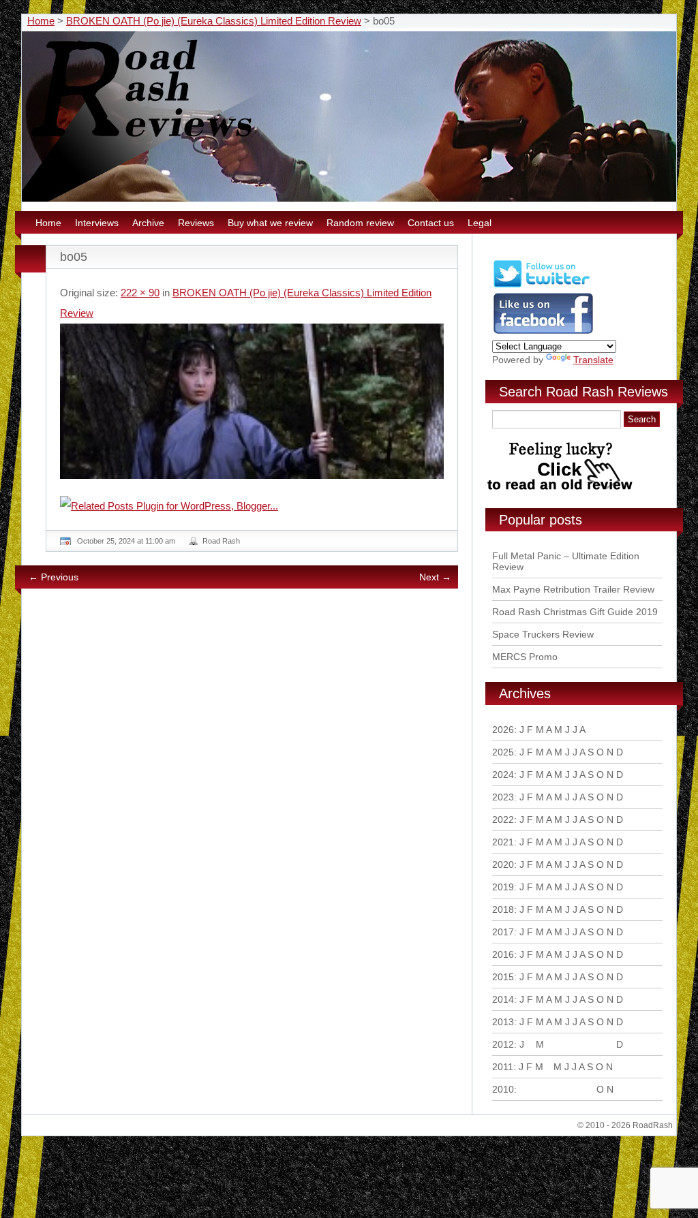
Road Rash (221, 541)
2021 (503, 842)
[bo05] (252, 401)
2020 (503, 864)
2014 (503, 999)
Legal (479, 222)
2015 (503, 976)
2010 (503, 1089)
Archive (148, 222)
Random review (360, 222)
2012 (503, 1044)
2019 (503, 886)
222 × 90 (140, 292)
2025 (503, 752)
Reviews (196, 222)
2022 (503, 819)
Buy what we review (270, 222)
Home (41, 21)
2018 (503, 909)
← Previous (53, 577)
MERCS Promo (525, 656)
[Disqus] (253, 784)
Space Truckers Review (543, 634)
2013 (503, 1021)
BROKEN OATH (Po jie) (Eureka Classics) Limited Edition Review (213, 21)
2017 (503, 931)
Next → (435, 577)
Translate (593, 359)
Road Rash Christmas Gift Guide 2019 (575, 611)
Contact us (431, 222)
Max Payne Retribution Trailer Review (573, 589)
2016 (503, 954)
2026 (503, 729)
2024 (503, 774)
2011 (502, 1066)
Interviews (97, 222)
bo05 (73, 257)
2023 (503, 797)
